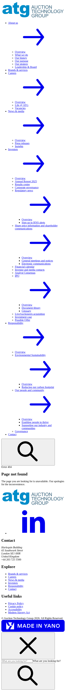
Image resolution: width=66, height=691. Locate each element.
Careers (12, 576)
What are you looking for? (47, 660)
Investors (13, 583)
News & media (16, 580)
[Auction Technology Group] (33, 17)
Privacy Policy (16, 603)
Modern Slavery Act (19, 612)
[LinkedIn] (33, 533)
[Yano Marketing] (33, 630)
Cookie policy (15, 606)
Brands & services (18, 573)
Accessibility (15, 609)
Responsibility (15, 586)
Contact (12, 589)
